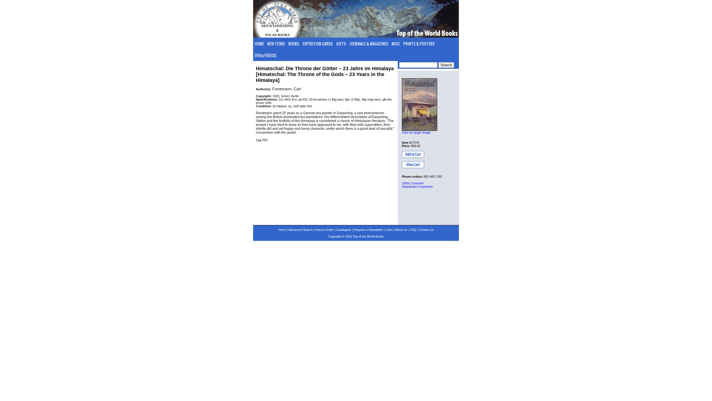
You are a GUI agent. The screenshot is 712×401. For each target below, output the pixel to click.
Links (389, 229)
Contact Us (426, 229)
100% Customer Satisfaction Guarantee (417, 185)
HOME (259, 43)
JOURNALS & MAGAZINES (368, 43)
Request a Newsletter (368, 229)
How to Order (324, 229)
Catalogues (343, 229)
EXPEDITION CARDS (318, 43)
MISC (396, 43)
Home (282, 229)
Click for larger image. (416, 132)
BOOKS (293, 43)
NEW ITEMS (276, 43)
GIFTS (341, 43)
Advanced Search (300, 229)
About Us (401, 229)
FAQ (413, 229)
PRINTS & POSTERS (419, 43)
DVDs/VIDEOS (265, 55)
